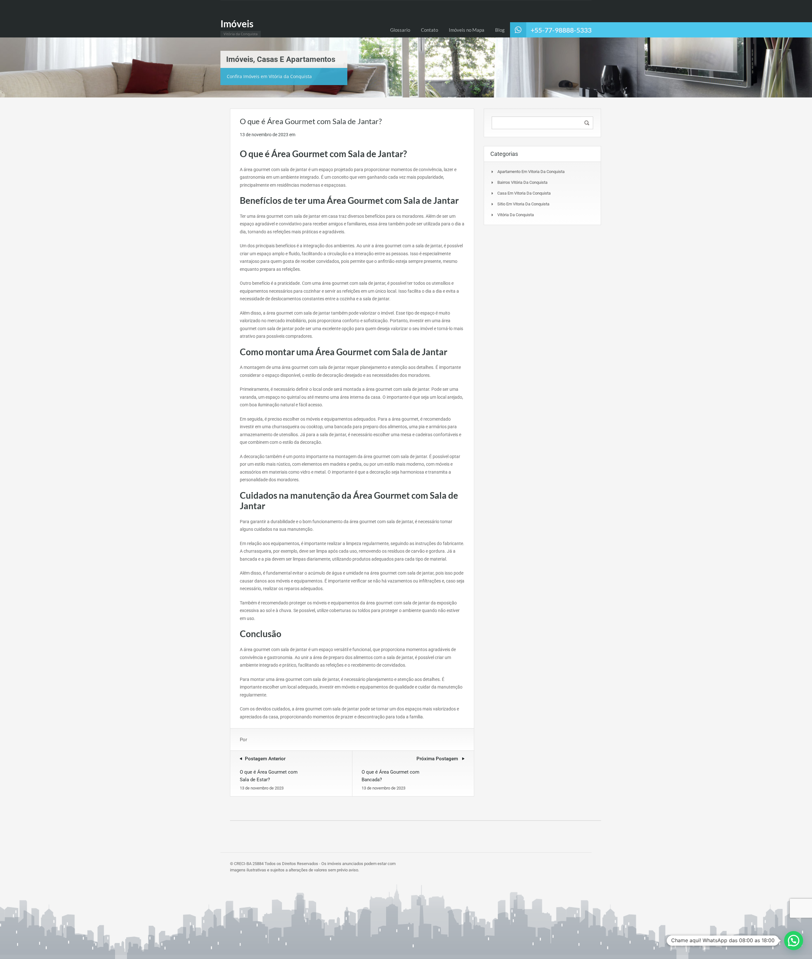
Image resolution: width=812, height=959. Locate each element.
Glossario (400, 30)
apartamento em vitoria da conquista (531, 171)
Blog (500, 30)
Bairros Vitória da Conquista (522, 182)
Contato (429, 30)
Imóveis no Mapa (466, 30)
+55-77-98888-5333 (561, 30)
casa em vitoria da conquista (524, 193)
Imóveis (236, 23)
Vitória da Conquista (515, 214)
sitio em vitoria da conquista (523, 204)
